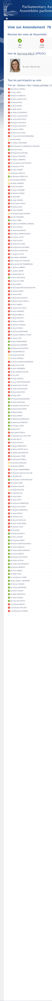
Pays (29, 85)
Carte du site (7, 1)
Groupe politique (40, 85)
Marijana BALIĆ (26, 53)
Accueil (6, 18)
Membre (21, 85)
